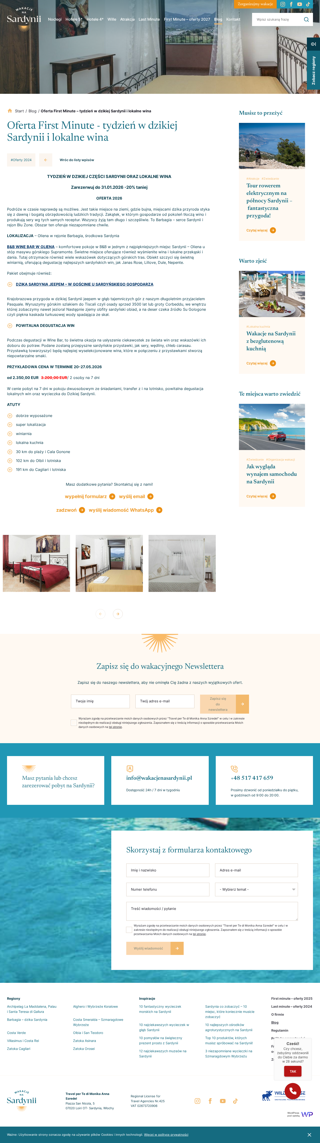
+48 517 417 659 (252, 778)
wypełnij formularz (86, 496)
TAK (293, 1071)
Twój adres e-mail (155, 701)
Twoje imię (85, 701)
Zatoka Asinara (84, 1041)
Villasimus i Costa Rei (23, 1041)
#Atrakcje (252, 178)
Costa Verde (16, 1033)
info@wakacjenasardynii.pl (159, 778)
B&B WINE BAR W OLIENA (31, 246)
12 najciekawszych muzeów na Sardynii (162, 1053)
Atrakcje (127, 19)
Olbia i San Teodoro (88, 1033)
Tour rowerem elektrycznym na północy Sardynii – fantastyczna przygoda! (269, 201)
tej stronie (115, 727)
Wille (112, 19)
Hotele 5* (74, 19)
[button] (293, 1091)
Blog (218, 19)
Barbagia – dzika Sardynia (27, 1020)
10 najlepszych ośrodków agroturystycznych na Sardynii (228, 1027)
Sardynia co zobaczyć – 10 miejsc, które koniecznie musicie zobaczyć (229, 1011)
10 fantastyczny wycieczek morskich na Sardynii (160, 1009)
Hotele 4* (95, 19)
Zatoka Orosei (84, 1049)
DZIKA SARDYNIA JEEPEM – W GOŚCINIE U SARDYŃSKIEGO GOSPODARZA (84, 284)
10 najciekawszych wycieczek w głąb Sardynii (164, 1027)
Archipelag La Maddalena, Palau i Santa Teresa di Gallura (31, 1009)
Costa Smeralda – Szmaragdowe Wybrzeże (98, 1022)
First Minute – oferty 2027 (187, 19)
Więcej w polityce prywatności (166, 1134)
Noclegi (55, 19)
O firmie (277, 1014)
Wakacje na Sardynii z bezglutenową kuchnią (271, 341)
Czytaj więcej (257, 230)
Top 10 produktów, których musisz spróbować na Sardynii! (229, 1040)
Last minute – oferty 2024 (291, 1006)
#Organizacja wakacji (280, 459)
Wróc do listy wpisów (77, 160)
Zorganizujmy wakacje (255, 4)
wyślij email (132, 496)
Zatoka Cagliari (18, 1049)
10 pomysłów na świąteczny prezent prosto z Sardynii (160, 1040)
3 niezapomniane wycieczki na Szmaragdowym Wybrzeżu (228, 1053)
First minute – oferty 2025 (292, 998)
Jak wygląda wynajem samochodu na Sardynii (271, 474)
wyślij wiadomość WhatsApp (121, 510)
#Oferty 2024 (21, 160)
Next (118, 614)
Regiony (13, 998)
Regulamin (279, 1030)
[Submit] (306, 19)
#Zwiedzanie (270, 178)
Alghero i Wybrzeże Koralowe (95, 1006)
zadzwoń (66, 510)
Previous (100, 614)
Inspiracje (147, 998)
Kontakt (233, 19)
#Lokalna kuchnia (258, 326)
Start (19, 111)
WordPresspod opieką (293, 1114)
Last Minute (149, 19)
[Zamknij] (312, 1038)
